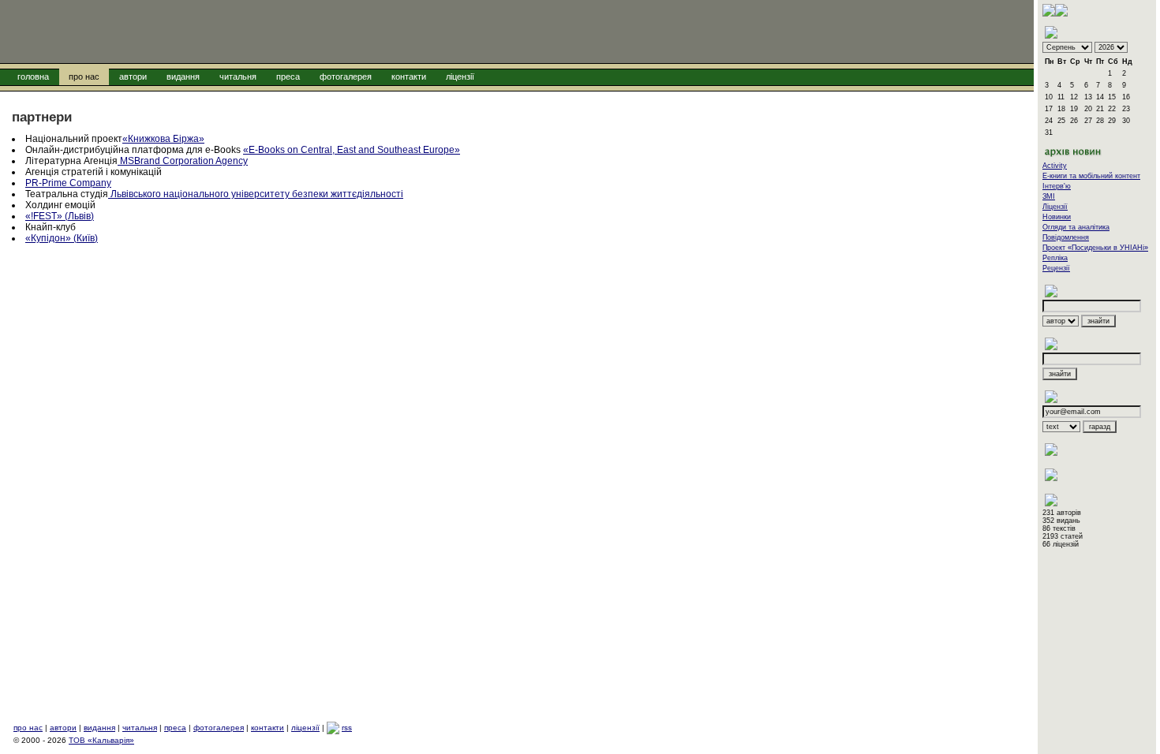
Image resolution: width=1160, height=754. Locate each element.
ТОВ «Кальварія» (101, 740)
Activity (1054, 166)
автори (133, 76)
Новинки (1056, 217)
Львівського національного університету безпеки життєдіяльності (255, 194)
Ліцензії (1055, 207)
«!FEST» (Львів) (59, 216)
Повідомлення (1065, 237)
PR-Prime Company (68, 182)
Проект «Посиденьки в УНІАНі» (1095, 248)
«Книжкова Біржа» (163, 138)
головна (33, 76)
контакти (408, 76)
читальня (237, 76)
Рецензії (1056, 268)
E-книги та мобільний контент (1091, 176)
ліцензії (460, 76)
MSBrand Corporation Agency (183, 160)
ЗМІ (1048, 196)
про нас (84, 76)
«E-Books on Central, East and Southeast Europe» (351, 149)
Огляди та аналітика (1075, 227)
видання (183, 76)
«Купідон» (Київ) (61, 238)
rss (347, 727)
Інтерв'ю (1056, 186)
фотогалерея (346, 76)
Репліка (1055, 258)
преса (288, 76)
